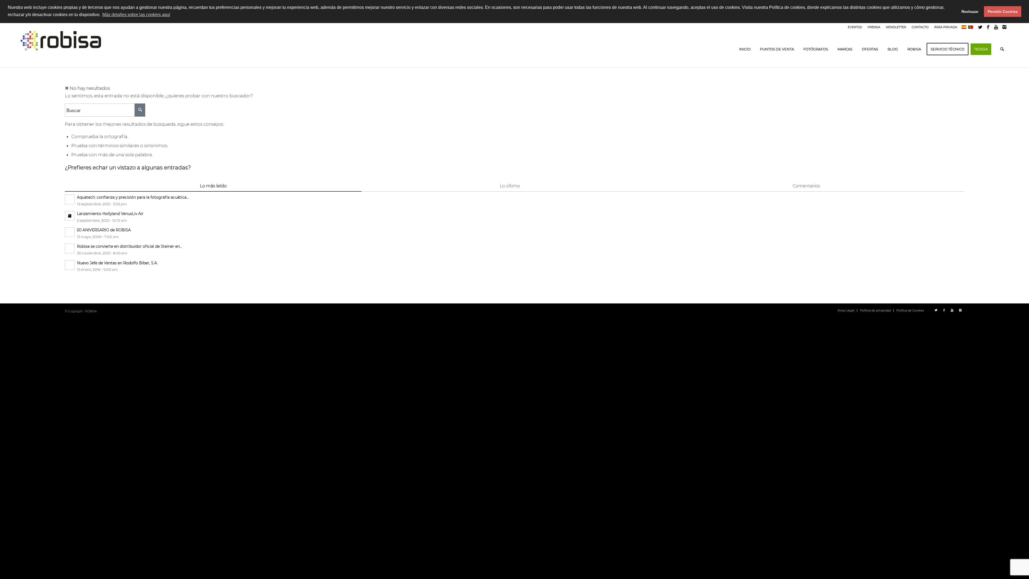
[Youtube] (996, 27)
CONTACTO (920, 27)
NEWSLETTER (896, 27)
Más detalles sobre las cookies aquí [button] (136, 14)
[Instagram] (1004, 27)
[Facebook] (988, 27)
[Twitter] (980, 27)
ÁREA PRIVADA (945, 27)
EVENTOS (855, 27)
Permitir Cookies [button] (1003, 11)
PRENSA (874, 27)
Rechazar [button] (969, 11)
